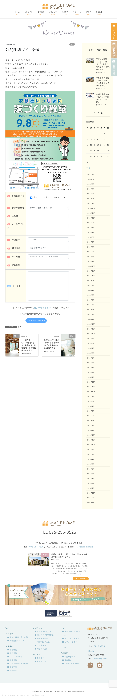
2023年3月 (90, 367)
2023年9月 (90, 338)
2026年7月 (90, 174)
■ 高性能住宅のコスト (16, 641)
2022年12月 (91, 382)
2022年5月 (90, 416)
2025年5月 (90, 242)
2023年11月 (91, 329)
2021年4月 (90, 474)
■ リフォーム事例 (69, 642)
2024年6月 (90, 295)
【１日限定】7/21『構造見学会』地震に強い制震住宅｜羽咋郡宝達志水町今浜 (28, 345)
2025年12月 (91, 208)
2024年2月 (90, 314)
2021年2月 (90, 483)
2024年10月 (91, 276)
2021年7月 (90, 459)
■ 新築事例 (39, 658)
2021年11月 (91, 440)
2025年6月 (90, 237)
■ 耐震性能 (12, 660)
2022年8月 (90, 401)
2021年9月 (90, 449)
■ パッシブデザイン (15, 657)
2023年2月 (90, 372)
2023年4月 (90, 363)
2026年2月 (90, 199)
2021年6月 (90, 464)
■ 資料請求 (67, 660)
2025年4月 (90, 247)
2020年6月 (90, 502)
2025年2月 (90, 256)
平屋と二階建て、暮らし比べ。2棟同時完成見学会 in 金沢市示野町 (103, 64)
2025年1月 (90, 261)
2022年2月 (90, 425)
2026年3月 (90, 194)
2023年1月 (90, 377)
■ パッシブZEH (41, 649)
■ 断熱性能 (12, 650)
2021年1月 (90, 488)
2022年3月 (90, 420)
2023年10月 (91, 334)
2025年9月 (90, 223)
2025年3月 (90, 252)
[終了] (12, 343)
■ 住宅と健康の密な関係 (17, 664)
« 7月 (88, 168)
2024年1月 (90, 319)
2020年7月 (90, 498)
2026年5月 (90, 184)
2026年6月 (90, 179)
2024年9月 (90, 280)
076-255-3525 (62, 532)
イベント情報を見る (80, 578)
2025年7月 (90, 232)
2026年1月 (90, 203)
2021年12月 (91, 435)
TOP (7, 628)
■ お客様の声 (40, 661)
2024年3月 (90, 309)
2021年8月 (90, 454)
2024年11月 (91, 271)
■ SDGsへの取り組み (71, 664)
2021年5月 (90, 469)
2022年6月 (90, 411)
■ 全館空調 (12, 667)
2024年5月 (90, 300)
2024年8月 (90, 285)
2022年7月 (90, 406)
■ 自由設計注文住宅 (43, 632)
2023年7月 (90, 348)
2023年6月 (90, 353)
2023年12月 (91, 324)
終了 (72, 44)
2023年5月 (90, 358)
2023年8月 (90, 343)
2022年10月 (91, 391)
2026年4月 (90, 189)
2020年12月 (91, 493)
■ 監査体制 (12, 670)
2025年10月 (91, 218)
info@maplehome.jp (84, 547)
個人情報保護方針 (42, 308)
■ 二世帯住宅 (40, 645)
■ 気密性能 (12, 653)
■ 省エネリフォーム (70, 638)
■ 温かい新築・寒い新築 (17, 637)
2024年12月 (91, 266)
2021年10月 (91, 445)
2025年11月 (91, 213)
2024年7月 (90, 290)
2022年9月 (90, 396)
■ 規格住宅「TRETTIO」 (45, 635)
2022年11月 (91, 387)
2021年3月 (90, 478)
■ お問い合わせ (68, 657)
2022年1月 (90, 430)
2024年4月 (90, 305)
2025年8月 (90, 227)
